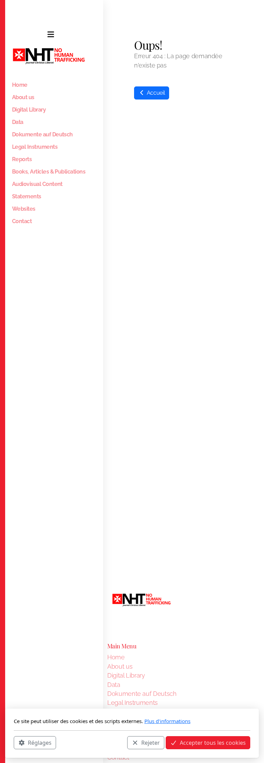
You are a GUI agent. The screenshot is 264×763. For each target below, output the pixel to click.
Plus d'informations (167, 721)
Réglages (40, 742)
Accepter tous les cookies (213, 742)
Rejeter (150, 742)
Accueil (155, 93)
